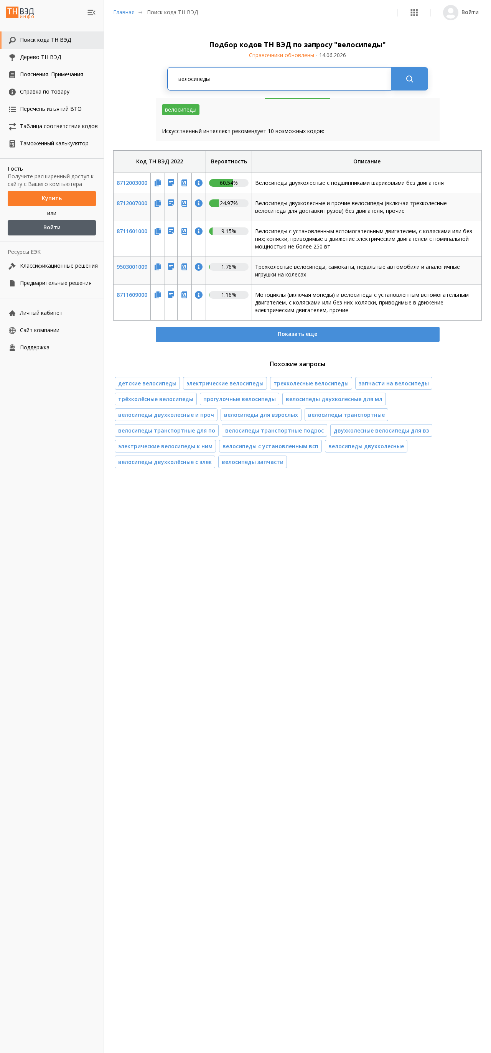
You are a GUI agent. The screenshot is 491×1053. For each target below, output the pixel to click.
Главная (124, 12)
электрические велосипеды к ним (165, 446)
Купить (52, 198)
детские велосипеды (147, 383)
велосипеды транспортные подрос (274, 430)
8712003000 (132, 182)
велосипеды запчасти (252, 462)
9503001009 (132, 266)
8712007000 (132, 203)
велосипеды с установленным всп (270, 446)
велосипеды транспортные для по (166, 430)
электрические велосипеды (225, 383)
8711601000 (132, 231)
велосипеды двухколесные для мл (334, 399)
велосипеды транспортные (346, 414)
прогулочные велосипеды (239, 399)
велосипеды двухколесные (366, 446)
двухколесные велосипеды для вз (381, 430)
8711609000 (132, 294)
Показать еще (297, 333)
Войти (52, 227)
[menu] (91, 12)
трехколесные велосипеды (311, 383)
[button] (414, 12)
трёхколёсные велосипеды (155, 399)
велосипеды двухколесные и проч (166, 414)
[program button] (414, 12)
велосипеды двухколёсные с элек (165, 462)
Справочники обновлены (297, 55)
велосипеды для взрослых (261, 414)
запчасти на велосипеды (394, 383)
